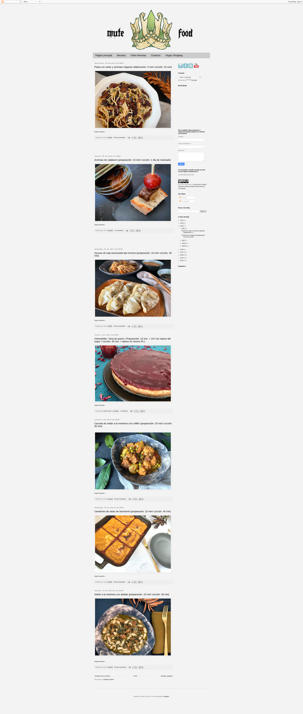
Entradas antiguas (167, 676)
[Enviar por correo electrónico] (132, 137)
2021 (182, 220)
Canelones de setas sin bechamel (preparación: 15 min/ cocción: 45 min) (132, 511)
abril (183, 240)
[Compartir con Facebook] (139, 137)
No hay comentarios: (120, 137)
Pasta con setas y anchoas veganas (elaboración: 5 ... (193, 231)
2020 (182, 223)
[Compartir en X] (137, 137)
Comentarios (185, 201)
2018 (182, 249)
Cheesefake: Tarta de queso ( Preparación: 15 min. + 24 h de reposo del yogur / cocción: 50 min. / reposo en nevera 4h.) (132, 340)
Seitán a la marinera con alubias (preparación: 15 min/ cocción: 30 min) (131, 594)
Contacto (155, 55)
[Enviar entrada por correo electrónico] (128, 137)
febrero (184, 246)
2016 (182, 255)
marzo (184, 243)
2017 (182, 252)
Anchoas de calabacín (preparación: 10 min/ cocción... (193, 236)
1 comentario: (124, 411)
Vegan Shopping (174, 55)
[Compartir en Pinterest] (141, 137)
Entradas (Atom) (108, 679)
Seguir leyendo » (99, 132)
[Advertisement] (134, 149)
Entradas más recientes (102, 676)
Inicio (135, 676)
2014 (182, 260)
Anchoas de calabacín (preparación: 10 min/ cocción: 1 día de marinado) (132, 160)
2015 (182, 258)
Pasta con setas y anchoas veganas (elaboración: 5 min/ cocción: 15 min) (133, 67)
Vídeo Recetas (138, 55)
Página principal (103, 55)
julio (183, 228)
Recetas (121, 55)
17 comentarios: (119, 230)
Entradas (184, 197)
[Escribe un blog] (135, 137)
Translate (194, 80)
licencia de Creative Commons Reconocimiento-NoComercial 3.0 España (192, 186)
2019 (182, 226)
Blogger (166, 696)
